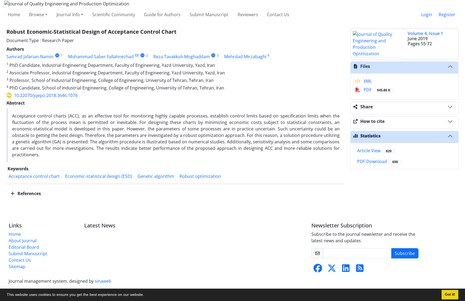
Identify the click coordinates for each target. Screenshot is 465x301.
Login (426, 15)
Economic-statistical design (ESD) (98, 176)
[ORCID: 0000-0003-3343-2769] (142, 55)
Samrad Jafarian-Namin (30, 57)
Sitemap (17, 266)
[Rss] (359, 270)
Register (447, 15)
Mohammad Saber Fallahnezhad (101, 57)
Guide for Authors (162, 15)
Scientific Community (113, 15)
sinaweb (103, 281)
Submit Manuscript (209, 15)
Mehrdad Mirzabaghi (245, 57)
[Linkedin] (345, 270)
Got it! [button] (450, 294)
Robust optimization (200, 176)
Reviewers (248, 15)
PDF (376, 90)
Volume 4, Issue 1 (425, 33)
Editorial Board (24, 247)
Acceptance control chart (34, 176)
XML (367, 81)
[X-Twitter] (331, 270)
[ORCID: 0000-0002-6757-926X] (213, 55)
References (28, 193)
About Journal (23, 241)
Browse (36, 15)
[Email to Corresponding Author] (137, 55)
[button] (146, 295)
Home (14, 15)
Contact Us (278, 15)
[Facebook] (317, 270)
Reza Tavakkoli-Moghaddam (181, 57)
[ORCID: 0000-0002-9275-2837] (57, 55)
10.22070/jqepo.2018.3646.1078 (46, 95)
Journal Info (68, 15)
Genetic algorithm (156, 176)
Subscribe (405, 253)
